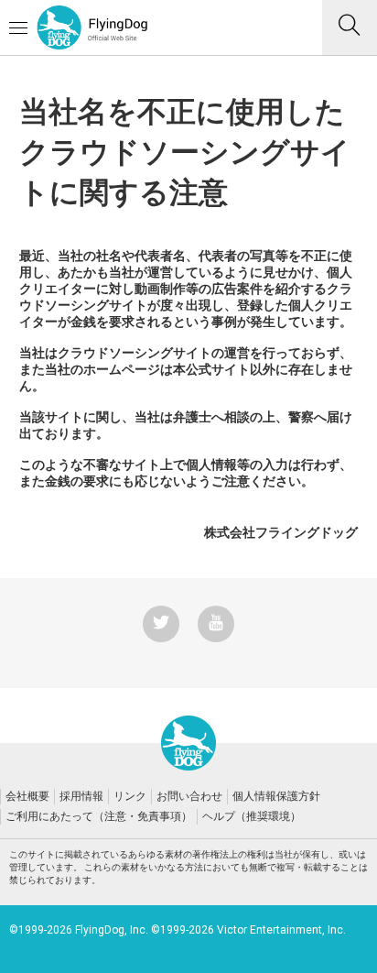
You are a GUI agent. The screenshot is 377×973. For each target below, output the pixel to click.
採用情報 (81, 796)
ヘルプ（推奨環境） (251, 816)
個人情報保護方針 (276, 796)
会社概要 (27, 796)
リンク (129, 796)
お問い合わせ (189, 796)
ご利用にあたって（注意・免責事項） (98, 816)
